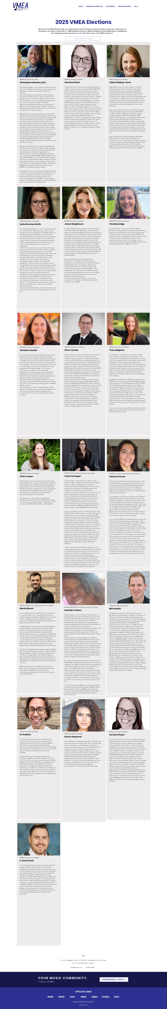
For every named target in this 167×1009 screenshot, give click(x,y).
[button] (110, 6)
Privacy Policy (90, 1001)
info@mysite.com (76, 967)
